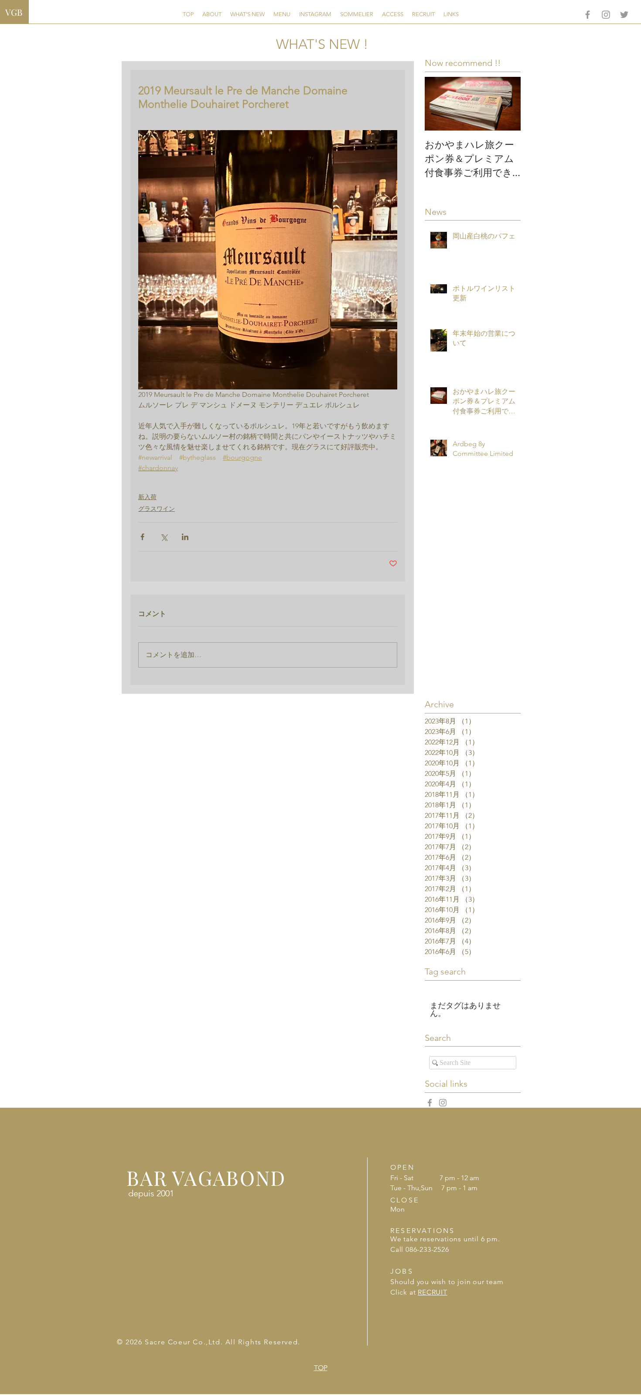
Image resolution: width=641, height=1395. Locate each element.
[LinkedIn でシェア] (185, 537)
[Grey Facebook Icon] (587, 14)
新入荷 (147, 497)
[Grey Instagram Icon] (605, 14)
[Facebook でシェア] (142, 537)
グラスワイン (156, 509)
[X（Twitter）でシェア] (164, 537)
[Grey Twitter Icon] (624, 14)
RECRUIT (432, 1292)
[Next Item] (507, 103)
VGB (13, 12)
